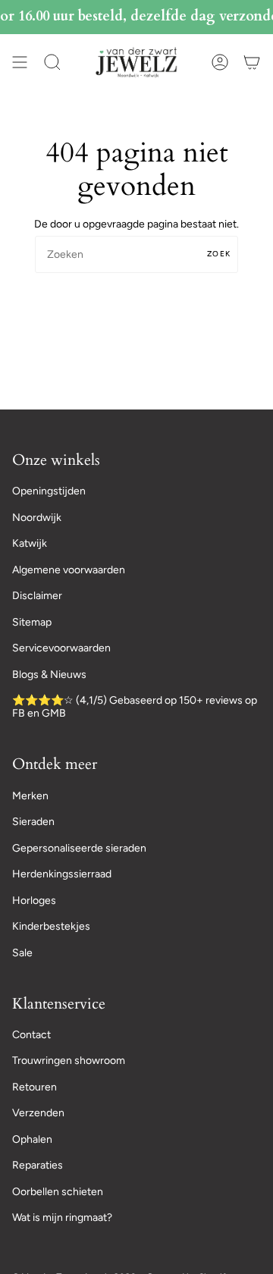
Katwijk (29, 543)
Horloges (34, 900)
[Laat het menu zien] (19, 62)
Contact (31, 1034)
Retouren (34, 1087)
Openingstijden (49, 491)
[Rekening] (220, 62)
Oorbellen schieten (57, 1191)
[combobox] (136, 254)
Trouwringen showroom (68, 1060)
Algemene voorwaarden (68, 569)
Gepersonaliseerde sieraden (79, 848)
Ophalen (32, 1139)
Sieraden (33, 821)
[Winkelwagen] (252, 62)
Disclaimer (37, 595)
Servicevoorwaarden (61, 648)
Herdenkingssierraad (61, 874)
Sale (22, 952)
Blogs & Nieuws (49, 674)
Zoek (219, 254)
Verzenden (38, 1112)
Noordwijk (36, 517)
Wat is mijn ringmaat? (62, 1217)
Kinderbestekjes (51, 926)
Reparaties (37, 1165)
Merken (30, 795)
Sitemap (32, 622)
